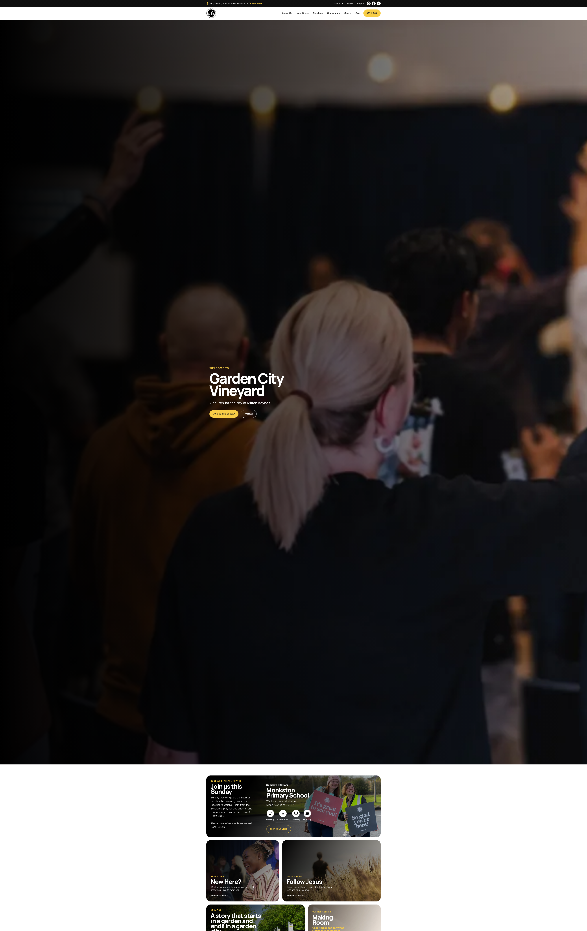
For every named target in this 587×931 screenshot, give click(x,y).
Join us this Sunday (224, 414)
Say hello (372, 13)
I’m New (249, 414)
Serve (347, 13)
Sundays (318, 13)
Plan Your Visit (278, 829)
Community (333, 13)
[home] (211, 13)
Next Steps (302, 13)
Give (357, 13)
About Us (287, 13)
